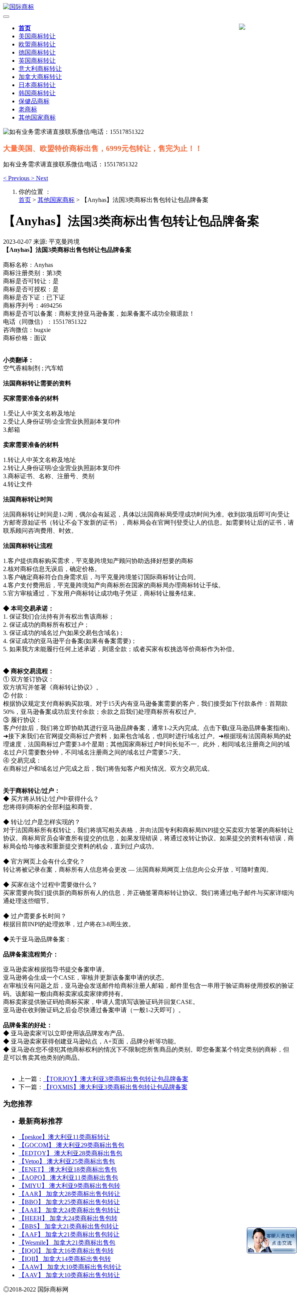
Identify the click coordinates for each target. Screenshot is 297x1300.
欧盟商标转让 (37, 44)
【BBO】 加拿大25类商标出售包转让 (69, 1202)
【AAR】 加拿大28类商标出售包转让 (69, 1194)
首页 (25, 28)
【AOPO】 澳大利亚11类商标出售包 (68, 1177)
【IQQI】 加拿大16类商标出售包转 (66, 1250)
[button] (17, 178)
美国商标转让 (37, 36)
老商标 (28, 109)
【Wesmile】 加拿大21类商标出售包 (67, 1242)
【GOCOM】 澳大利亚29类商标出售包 (71, 1145)
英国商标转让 (37, 60)
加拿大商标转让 (40, 77)
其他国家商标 (37, 117)
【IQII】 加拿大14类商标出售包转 (65, 1259)
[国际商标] (148, 7)
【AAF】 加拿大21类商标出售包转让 (69, 1234)
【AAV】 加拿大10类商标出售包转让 (69, 1275)
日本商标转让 (37, 85)
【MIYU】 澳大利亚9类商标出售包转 (69, 1185)
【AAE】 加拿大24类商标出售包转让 (69, 1210)
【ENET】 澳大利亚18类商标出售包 (68, 1169)
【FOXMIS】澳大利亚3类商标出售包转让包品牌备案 (115, 1087)
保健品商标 (34, 101)
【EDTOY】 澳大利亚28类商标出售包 (70, 1153)
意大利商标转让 (40, 68)
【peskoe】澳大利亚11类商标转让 (64, 1137)
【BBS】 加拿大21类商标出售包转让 (69, 1226)
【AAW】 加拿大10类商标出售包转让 (70, 1267)
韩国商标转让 (37, 93)
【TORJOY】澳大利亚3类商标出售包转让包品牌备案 (115, 1079)
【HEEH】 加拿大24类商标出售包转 (68, 1218)
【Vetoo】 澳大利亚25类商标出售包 (67, 1161)
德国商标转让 (37, 52)
